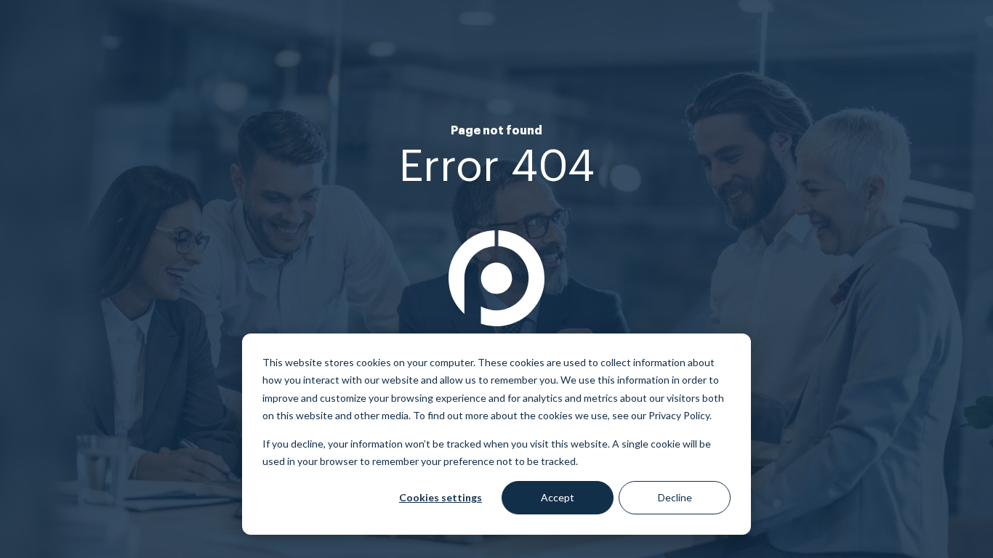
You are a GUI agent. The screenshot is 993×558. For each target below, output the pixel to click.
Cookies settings (440, 497)
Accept (557, 497)
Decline (675, 497)
